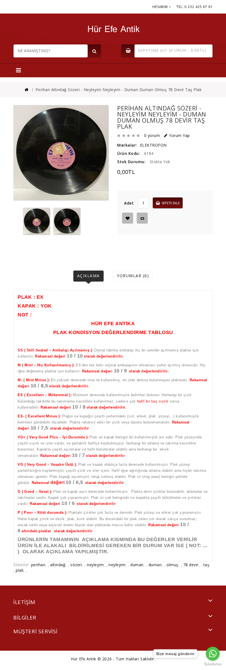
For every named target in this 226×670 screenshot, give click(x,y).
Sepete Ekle (171, 203)
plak (19, 570)
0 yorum (152, 135)
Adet (129, 203)
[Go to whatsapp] (213, 654)
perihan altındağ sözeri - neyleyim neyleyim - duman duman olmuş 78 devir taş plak (119, 89)
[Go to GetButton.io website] (213, 664)
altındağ (57, 564)
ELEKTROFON (153, 145)
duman (137, 564)
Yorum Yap (179, 135)
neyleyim (95, 564)
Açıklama (88, 275)
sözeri (76, 564)
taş (206, 564)
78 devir (190, 564)
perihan (38, 564)
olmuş (172, 564)
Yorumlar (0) (133, 275)
